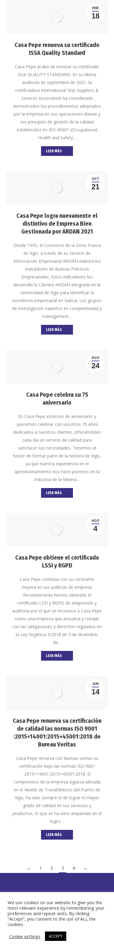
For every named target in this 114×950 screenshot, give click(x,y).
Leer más (54, 151)
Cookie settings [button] (24, 936)
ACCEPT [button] (56, 936)
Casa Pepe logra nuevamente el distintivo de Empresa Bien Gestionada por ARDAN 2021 (57, 223)
